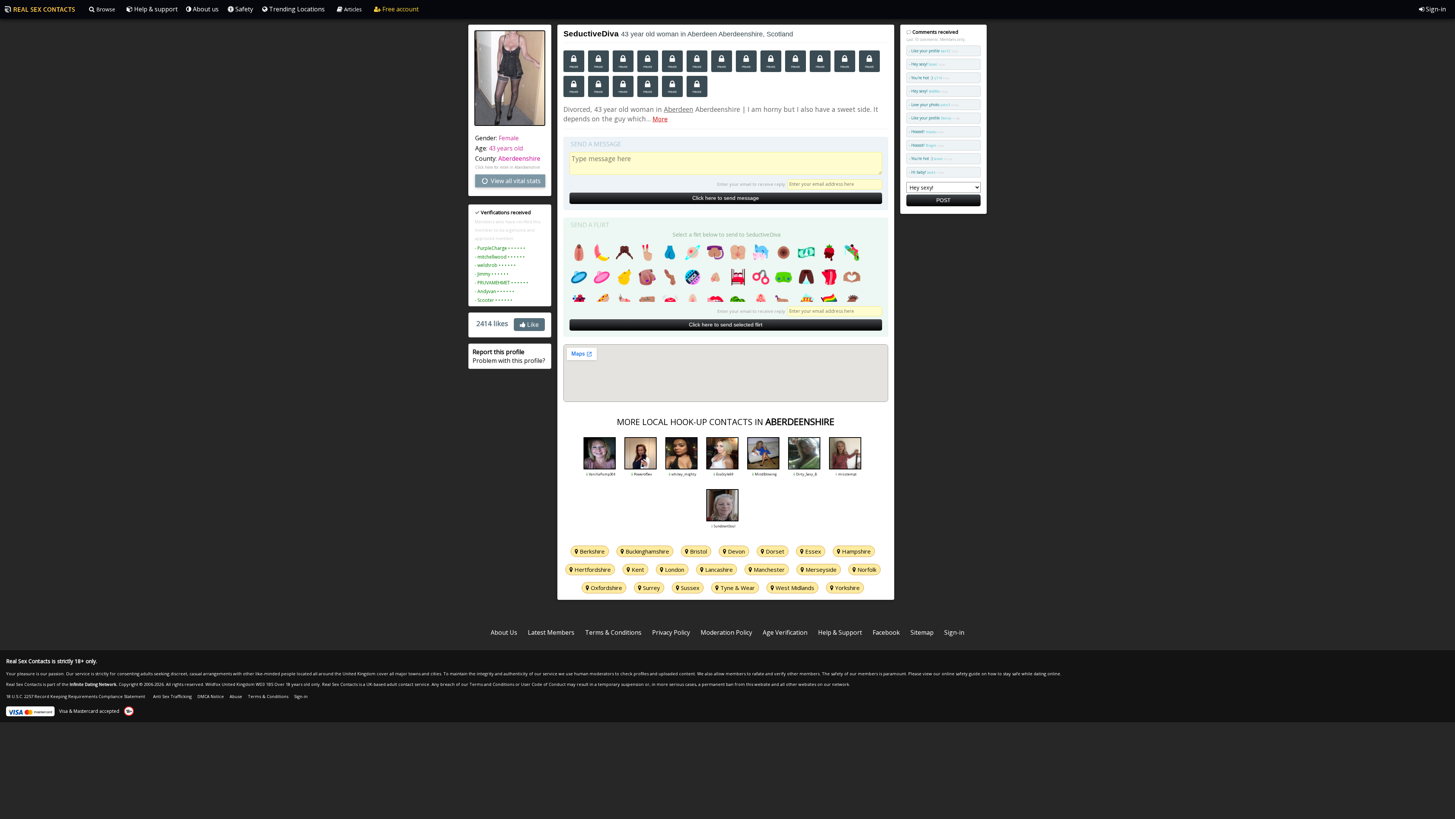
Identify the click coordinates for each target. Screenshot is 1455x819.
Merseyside (820, 569)
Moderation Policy (726, 632)
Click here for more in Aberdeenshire (507, 167)
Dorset (774, 551)
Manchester (768, 569)
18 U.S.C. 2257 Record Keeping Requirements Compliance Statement (75, 696)
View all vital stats (515, 181)
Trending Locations (296, 9)
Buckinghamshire (646, 551)
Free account (400, 9)
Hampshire (855, 551)
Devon (735, 551)
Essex (812, 551)
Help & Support (840, 632)
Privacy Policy (671, 632)
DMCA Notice (210, 696)
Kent (637, 569)
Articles (352, 9)
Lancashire (718, 569)
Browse (105, 9)
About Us (504, 632)
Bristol (697, 551)
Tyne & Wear (737, 588)
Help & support (155, 9)
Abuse (236, 696)
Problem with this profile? (508, 356)
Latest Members (551, 632)
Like (532, 324)
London (673, 569)
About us (205, 9)
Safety (243, 9)
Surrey (650, 588)
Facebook (886, 632)
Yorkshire (847, 588)
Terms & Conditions (613, 632)
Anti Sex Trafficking (172, 696)
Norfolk (866, 569)
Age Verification (785, 632)
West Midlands (794, 588)
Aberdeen (678, 109)
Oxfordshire (605, 588)
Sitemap (922, 632)
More (660, 119)
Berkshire (591, 551)
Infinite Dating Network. (93, 684)
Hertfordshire (592, 569)
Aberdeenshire (519, 158)
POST (943, 200)
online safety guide (961, 673)
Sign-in (1435, 9)
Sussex (689, 588)
